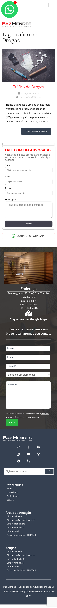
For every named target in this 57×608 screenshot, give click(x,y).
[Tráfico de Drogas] (28, 65)
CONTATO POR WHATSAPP (31, 236)
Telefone (9, 188)
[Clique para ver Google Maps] (28, 313)
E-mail (8, 176)
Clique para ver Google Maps (28, 319)
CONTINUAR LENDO (36, 131)
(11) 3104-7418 (29, 308)
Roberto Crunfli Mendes (30, 97)
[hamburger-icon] (51, 5)
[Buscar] (49, 471)
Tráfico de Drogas (28, 86)
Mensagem (10, 199)
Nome (8, 165)
